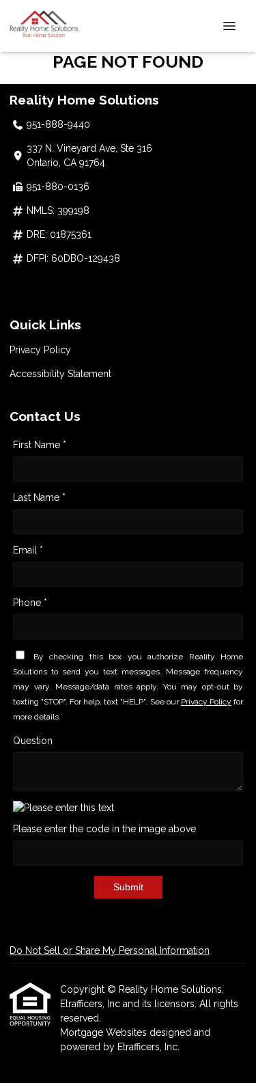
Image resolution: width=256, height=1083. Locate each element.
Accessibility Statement (60, 373)
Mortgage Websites (105, 1032)
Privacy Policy (40, 349)
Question (33, 740)
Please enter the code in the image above (104, 828)
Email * (28, 550)
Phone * (30, 602)
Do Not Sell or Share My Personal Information (110, 950)
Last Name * (39, 497)
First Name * (39, 444)
